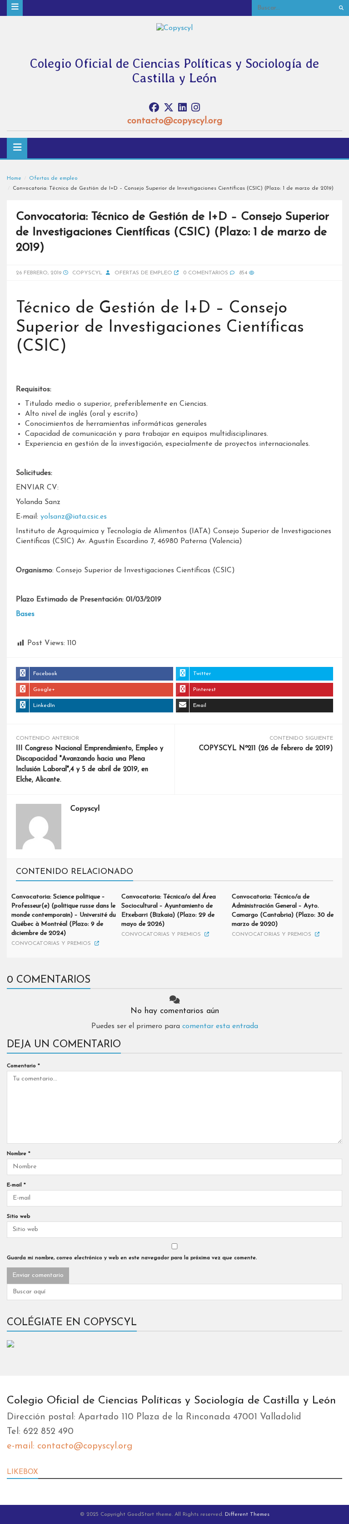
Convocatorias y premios (51, 943)
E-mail (16, 1185)
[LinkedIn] (182, 108)
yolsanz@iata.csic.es (73, 516)
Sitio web (18, 1216)
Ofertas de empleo (53, 178)
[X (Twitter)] (169, 108)
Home (14, 178)
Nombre (18, 1153)
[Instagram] (195, 108)
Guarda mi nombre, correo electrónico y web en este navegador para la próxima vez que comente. (132, 1258)
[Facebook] (154, 108)
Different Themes (247, 1514)
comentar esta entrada (220, 1026)
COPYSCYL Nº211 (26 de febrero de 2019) (266, 748)
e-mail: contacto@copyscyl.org (69, 1446)
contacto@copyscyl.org (174, 121)
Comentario (23, 1066)
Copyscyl (87, 273)
